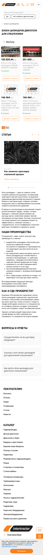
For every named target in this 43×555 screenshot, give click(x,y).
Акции (6, 402)
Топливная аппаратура (13, 477)
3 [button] (11, 187)
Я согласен (22, 551)
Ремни (6, 463)
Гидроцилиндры (10, 430)
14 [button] (26, 187)
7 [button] (16, 187)
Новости (7, 414)
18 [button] (31, 187)
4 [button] (12, 187)
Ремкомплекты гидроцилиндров (17, 459)
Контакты (7, 394)
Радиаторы (8, 455)
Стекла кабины (9, 471)
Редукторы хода (10, 502)
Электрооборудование (13, 514)
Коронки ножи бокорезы (13, 446)
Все (7, 128)
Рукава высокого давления (15, 519)
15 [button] (27, 187)
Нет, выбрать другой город (23, 16)
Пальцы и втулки (10, 450)
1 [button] (8, 187)
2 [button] (9, 187)
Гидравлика (8, 506)
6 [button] (15, 187)
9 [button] (19, 187)
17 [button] (30, 187)
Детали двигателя (11, 434)
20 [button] (34, 187)
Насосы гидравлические (13, 498)
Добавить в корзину (11, 78)
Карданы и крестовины (13, 442)
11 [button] (22, 187)
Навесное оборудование (14, 510)
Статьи (6, 410)
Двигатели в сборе (11, 438)
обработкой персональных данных (17, 545)
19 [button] (33, 187)
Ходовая (7, 494)
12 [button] (23, 187)
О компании (8, 406)
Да (7, 16)
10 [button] (20, 187)
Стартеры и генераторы (13, 467)
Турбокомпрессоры (11, 481)
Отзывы (6, 398)
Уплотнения (8, 485)
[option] (21, 161)
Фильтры (7, 489)
